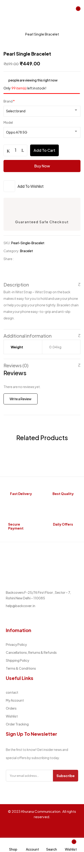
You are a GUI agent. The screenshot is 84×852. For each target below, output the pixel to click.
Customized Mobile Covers (45, 28)
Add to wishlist (31, 186)
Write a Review (21, 399)
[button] (76, 10)
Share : (9, 259)
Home (9, 28)
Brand (9, 101)
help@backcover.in (20, 606)
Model (8, 122)
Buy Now (42, 165)
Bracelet (11, 34)
